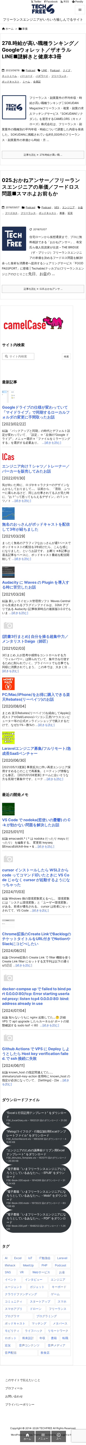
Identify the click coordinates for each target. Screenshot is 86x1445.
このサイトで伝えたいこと (22, 1380)
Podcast (30, 70)
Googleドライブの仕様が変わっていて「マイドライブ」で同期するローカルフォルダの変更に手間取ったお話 (36, 412)
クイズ (66, 70)
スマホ (62, 1301)
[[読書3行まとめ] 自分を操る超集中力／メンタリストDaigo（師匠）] (36, 625)
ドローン (36, 1308)
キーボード (59, 1287)
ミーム (26, 81)
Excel (18, 1258)
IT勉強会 (45, 1258)
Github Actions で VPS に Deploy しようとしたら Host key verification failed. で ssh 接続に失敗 (36, 1054)
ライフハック (33, 1330)
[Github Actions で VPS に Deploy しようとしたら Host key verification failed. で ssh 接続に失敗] (36, 1038)
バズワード (42, 76)
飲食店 (45, 1352)
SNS (8, 1272)
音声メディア (56, 1345)
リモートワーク (58, 1330)
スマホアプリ (13, 1308)
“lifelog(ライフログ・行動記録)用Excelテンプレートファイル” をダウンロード (36, 1137)
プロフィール (14, 1388)
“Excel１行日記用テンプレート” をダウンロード (36, 1118)
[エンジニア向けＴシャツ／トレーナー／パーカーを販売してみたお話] (36, 455)
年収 (42, 1338)
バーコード (26, 76)
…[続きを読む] (51, 442)
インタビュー (33, 1279)
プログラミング (46, 1316)
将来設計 (28, 1338)
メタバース (60, 1323)
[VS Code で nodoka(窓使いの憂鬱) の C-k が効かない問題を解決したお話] (36, 809)
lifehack (10, 1265)
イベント (10, 1279)
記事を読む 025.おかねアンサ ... (43, 288)
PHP (44, 1265)
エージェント (13, 1287)
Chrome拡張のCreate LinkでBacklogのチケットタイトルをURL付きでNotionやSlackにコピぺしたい (36, 939)
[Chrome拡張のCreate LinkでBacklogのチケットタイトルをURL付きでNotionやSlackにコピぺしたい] (36, 923)
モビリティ (12, 1330)
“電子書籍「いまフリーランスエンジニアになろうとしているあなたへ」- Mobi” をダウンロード (36, 1199)
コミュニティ (13, 1301)
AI (6, 1258)
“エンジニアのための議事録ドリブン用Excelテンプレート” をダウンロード (36, 1155)
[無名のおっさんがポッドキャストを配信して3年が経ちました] (36, 513)
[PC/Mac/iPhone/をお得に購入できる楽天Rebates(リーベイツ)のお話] (36, 683)
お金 (80, 207)
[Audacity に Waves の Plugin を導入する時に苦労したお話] (36, 571)
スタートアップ (40, 1301)
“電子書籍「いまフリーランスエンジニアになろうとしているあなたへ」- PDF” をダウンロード (36, 1221)
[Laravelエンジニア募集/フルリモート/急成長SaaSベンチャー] (36, 737)
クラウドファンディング (21, 1294)
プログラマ (12, 1316)
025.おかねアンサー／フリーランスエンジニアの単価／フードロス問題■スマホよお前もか (41, 187)
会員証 (37, 81)
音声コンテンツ (29, 1345)
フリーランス (58, 76)
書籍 (54, 1338)
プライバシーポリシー (19, 1404)
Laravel (62, 1258)
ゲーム (55, 1294)
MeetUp (28, 1265)
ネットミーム (9, 76)
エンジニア (68, 207)
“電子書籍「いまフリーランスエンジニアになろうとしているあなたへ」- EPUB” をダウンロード (36, 1176)
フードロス (11, 213)
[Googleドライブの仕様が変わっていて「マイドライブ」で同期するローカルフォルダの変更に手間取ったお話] (36, 396)
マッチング (39, 1323)
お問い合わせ (14, 1396)
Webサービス (41, 1272)
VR (22, 1272)
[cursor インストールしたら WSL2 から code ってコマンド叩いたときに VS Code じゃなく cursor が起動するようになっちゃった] (36, 859)
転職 (65, 1338)
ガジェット (37, 1287)
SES (56, 207)
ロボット (10, 1338)
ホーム (9, 28)
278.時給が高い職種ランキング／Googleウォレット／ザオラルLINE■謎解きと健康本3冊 (40, 50)
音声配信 (10, 1352)
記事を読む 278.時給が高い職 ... (43, 154)
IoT (30, 1258)
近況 (70, 213)
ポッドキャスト (10, 81)
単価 (61, 213)
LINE (44, 70)
